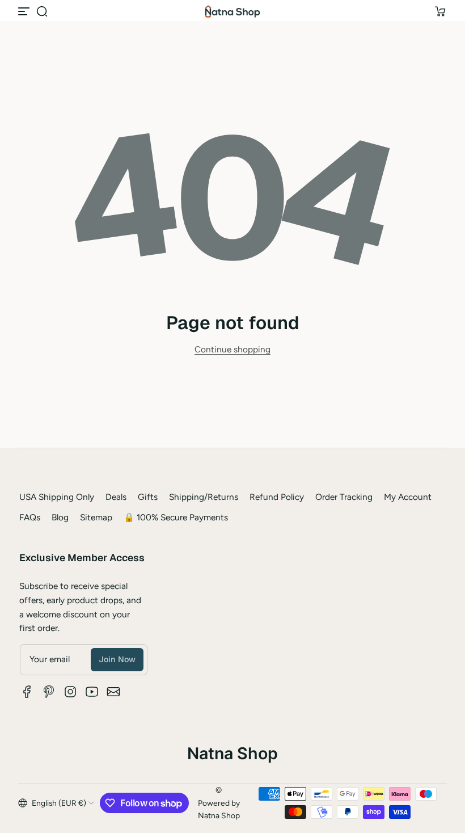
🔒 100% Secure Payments (176, 517)
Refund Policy (277, 496)
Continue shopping (232, 349)
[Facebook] (27, 692)
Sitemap (96, 517)
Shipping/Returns (203, 496)
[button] (42, 11)
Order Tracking (344, 496)
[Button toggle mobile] (25, 11)
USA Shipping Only (56, 496)
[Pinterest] (49, 692)
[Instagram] (70, 692)
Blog (60, 517)
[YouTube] (92, 692)
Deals (115, 496)
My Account (408, 496)
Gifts (148, 496)
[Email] (113, 692)
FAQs (29, 517)
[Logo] (232, 11)
